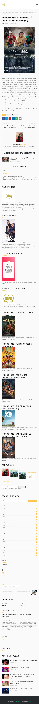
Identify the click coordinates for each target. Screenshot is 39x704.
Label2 (4, 576)
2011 (20, 547)
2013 (20, 542)
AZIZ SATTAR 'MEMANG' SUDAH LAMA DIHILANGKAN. (23, 660)
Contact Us (25, 699)
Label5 (3, 581)
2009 (20, 553)
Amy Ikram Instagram (25, 614)
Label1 (3, 575)
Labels (3, 573)
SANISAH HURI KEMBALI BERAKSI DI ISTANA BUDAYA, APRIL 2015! (21, 682)
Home (3, 572)
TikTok (21, 603)
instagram (22, 605)
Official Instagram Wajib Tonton (10, 614)
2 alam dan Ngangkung (14, 12)
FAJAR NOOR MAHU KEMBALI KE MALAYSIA (21, 689)
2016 (20, 533)
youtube (4, 605)
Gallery (3, 637)
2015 (20, 536)
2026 (20, 505)
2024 (20, 511)
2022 (20, 517)
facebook (4, 603)
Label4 (4, 579)
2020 (20, 522)
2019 (20, 525)
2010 (20, 550)
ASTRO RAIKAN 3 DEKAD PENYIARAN (19, 667)
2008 (20, 555)
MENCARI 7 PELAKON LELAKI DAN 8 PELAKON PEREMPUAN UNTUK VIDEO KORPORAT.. (22, 675)
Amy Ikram (5, 23)
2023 (20, 514)
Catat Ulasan (5, 173)
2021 (20, 519)
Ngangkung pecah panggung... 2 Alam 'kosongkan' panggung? (23, 158)
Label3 (3, 578)
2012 (20, 544)
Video (3, 639)
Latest (3, 641)
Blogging (18, 701)
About (3, 583)
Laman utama (5, 12)
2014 (20, 539)
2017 (20, 530)
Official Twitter (5, 616)
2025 (20, 508)
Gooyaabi (29, 701)
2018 (20, 528)
